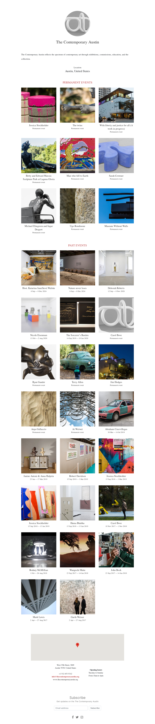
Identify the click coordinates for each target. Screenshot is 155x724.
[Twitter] (77, 717)
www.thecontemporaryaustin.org (65, 679)
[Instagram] (82, 717)
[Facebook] (73, 717)
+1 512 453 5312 (65, 673)
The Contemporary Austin (77, 42)
